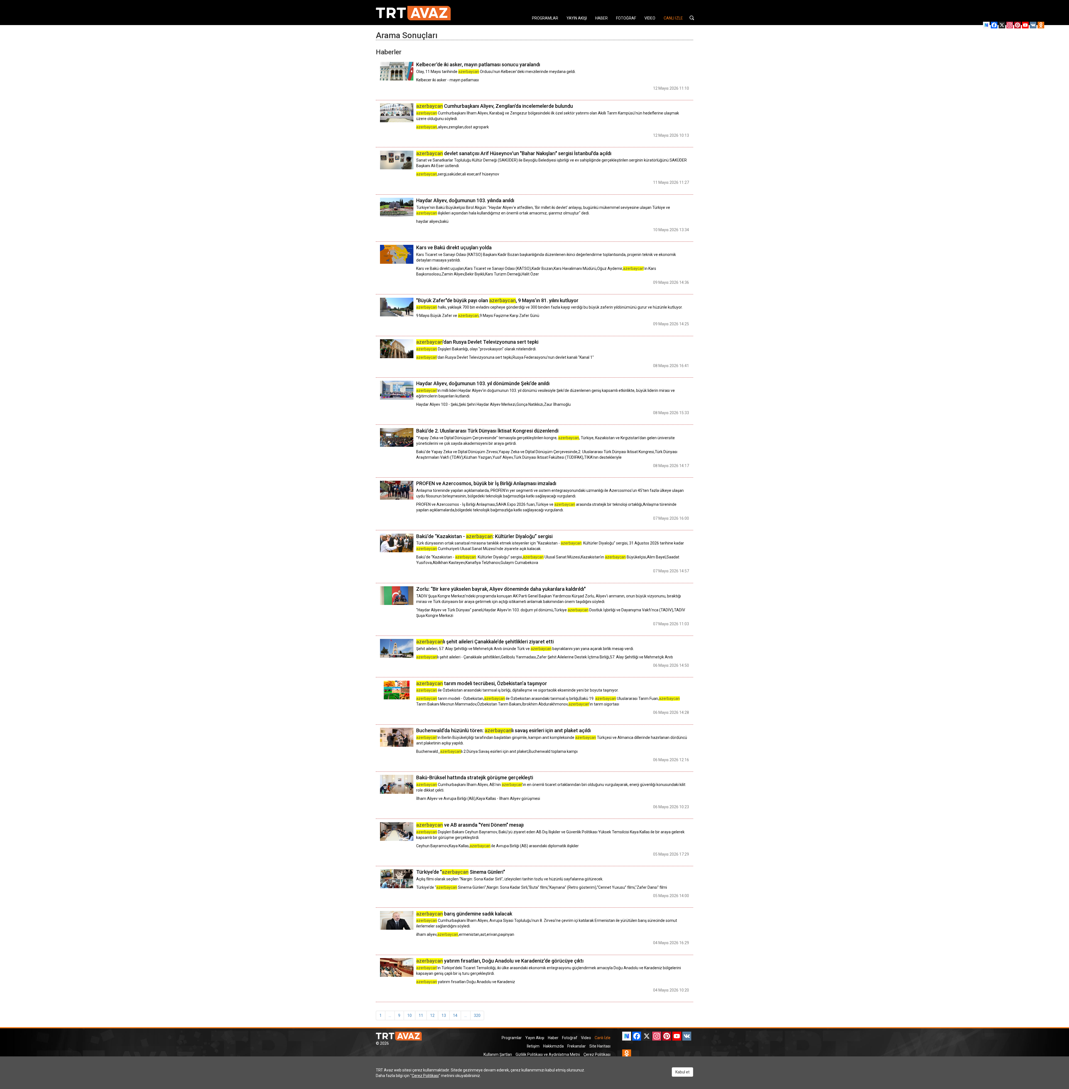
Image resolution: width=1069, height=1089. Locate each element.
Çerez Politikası (596, 1054)
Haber (553, 1038)
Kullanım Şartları (498, 1054)
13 (444, 1015)
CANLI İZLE (673, 18)
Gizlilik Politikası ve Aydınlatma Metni (548, 1054)
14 (455, 1015)
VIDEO (649, 18)
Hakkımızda (553, 1046)
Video (586, 1038)
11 (421, 1015)
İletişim (533, 1046)
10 (409, 1015)
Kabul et (682, 1072)
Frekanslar (576, 1046)
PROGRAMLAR (545, 18)
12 (432, 1015)
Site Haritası (599, 1046)
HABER (601, 18)
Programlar (512, 1038)
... (390, 1015)
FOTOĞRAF (626, 18)
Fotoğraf (569, 1038)
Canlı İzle (602, 1038)
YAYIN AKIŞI (577, 18)
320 (477, 1015)
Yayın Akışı (534, 1038)
